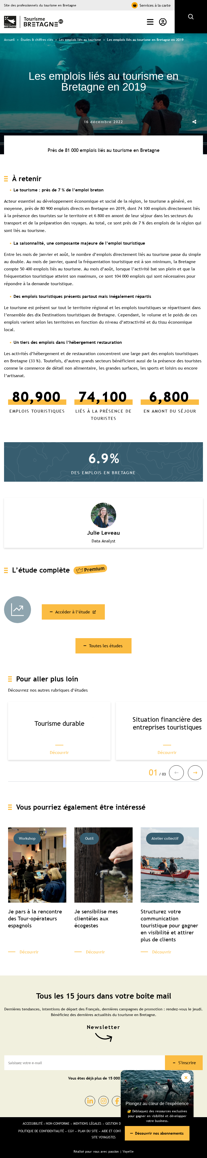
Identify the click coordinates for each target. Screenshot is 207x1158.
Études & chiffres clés (37, 39)
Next (195, 772)
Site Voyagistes (104, 1137)
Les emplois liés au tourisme (80, 39)
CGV (71, 1131)
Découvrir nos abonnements (159, 1133)
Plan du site (88, 1131)
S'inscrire (187, 1063)
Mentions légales (87, 1123)
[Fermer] (186, 1077)
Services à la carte (155, 5)
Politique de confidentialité (41, 1131)
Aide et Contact (114, 1131)
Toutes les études (105, 646)
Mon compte (161, 22)
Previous (176, 772)
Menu (149, 22)
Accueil (9, 39)
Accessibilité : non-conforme (46, 1123)
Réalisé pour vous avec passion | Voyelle (104, 1151)
